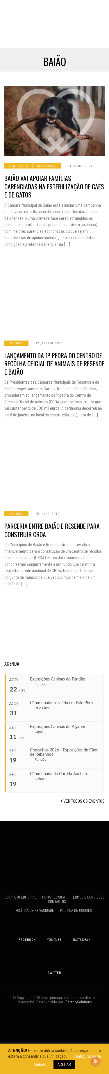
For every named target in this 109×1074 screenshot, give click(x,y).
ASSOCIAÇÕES (18, 166)
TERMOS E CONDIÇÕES (88, 897)
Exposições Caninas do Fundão (57, 679)
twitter (54, 972)
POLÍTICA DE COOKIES (77, 910)
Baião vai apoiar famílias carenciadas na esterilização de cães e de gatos (54, 186)
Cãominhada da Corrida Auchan (58, 774)
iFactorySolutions (77, 1002)
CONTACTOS (57, 901)
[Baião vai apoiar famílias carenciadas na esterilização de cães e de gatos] (54, 121)
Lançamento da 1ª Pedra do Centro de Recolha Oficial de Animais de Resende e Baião (54, 363)
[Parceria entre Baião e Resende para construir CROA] (54, 469)
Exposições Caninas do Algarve (57, 727)
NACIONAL (16, 343)
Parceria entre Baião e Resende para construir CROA (52, 530)
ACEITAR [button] (64, 1064)
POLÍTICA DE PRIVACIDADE (35, 910)
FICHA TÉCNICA (54, 897)
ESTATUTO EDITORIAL (21, 897)
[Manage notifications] (95, 1061)
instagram (82, 939)
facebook (27, 939)
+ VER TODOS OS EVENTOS (82, 801)
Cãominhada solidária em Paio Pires (61, 703)
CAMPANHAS (46, 166)
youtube (54, 939)
